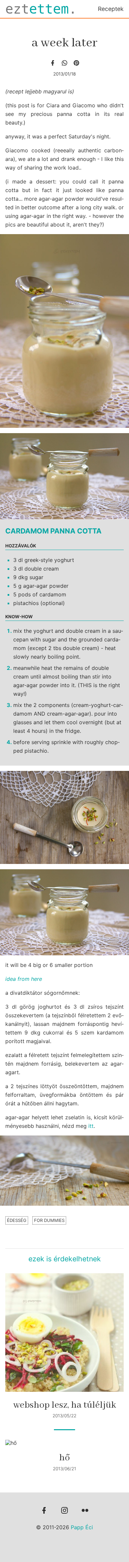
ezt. (41, 9)
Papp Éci (82, 1527)
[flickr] (85, 1511)
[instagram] (64, 1511)
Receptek (111, 8)
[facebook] (52, 63)
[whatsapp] (64, 63)
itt (91, 1126)
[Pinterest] (76, 63)
